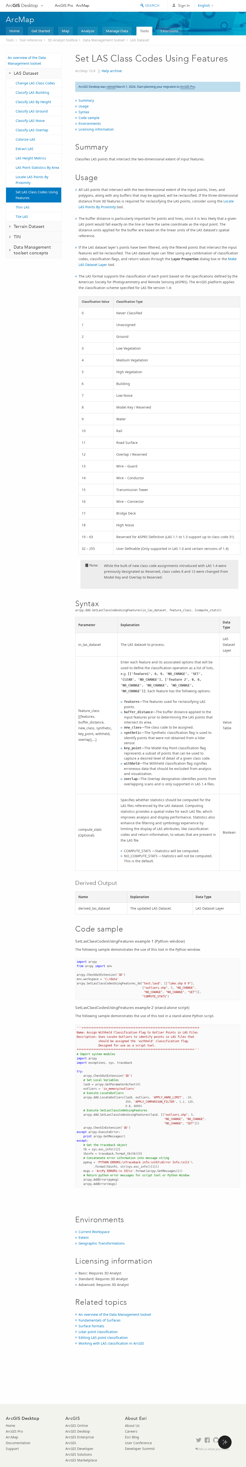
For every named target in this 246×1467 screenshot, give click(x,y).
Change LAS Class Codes (35, 83)
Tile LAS (22, 216)
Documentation (18, 1443)
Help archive (112, 71)
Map (65, 30)
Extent (84, 1237)
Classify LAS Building (32, 92)
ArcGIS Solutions (78, 1454)
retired (111, 87)
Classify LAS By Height (33, 102)
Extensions (169, 30)
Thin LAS (23, 207)
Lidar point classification (98, 1331)
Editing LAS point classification (103, 1337)
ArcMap (82, 5)
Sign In (184, 5)
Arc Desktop (22, 5)
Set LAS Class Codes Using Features (37, 195)
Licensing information (96, 129)
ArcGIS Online (76, 1425)
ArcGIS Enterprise (79, 1437)
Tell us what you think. (214, 1449)
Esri (230, 6)
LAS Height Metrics (31, 158)
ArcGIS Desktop (77, 1431)
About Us (132, 1425)
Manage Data (117, 30)
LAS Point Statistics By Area (37, 167)
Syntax (84, 112)
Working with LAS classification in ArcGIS (111, 1343)
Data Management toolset (104, 40)
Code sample (89, 117)
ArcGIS (70, 1443)
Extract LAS (24, 148)
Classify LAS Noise (30, 120)
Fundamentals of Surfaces (100, 1320)
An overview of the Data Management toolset (27, 60)
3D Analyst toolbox (63, 40)
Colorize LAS (25, 139)
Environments (90, 123)
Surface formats (91, 1326)
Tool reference (30, 40)
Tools (144, 30)
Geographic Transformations (102, 1243)
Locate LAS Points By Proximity (32, 180)
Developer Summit (140, 1448)
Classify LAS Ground (32, 111)
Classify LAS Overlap (32, 130)
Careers (131, 1431)
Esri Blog (132, 1437)
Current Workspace (94, 1231)
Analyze (87, 30)
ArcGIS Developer (79, 1448)
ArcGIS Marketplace (81, 1460)
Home (14, 30)
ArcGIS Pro (64, 5)
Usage (84, 106)
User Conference (138, 1443)
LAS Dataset (139, 40)
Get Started (40, 30)
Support (12, 1448)
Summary (86, 100)
